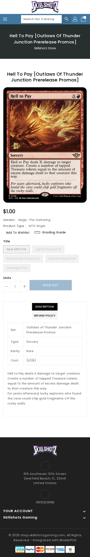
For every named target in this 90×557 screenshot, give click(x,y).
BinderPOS (68, 540)
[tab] (45, 307)
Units (7, 277)
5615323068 (45, 502)
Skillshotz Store (45, 48)
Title (6, 241)
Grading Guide (54, 232)
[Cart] (84, 19)
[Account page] (75, 19)
